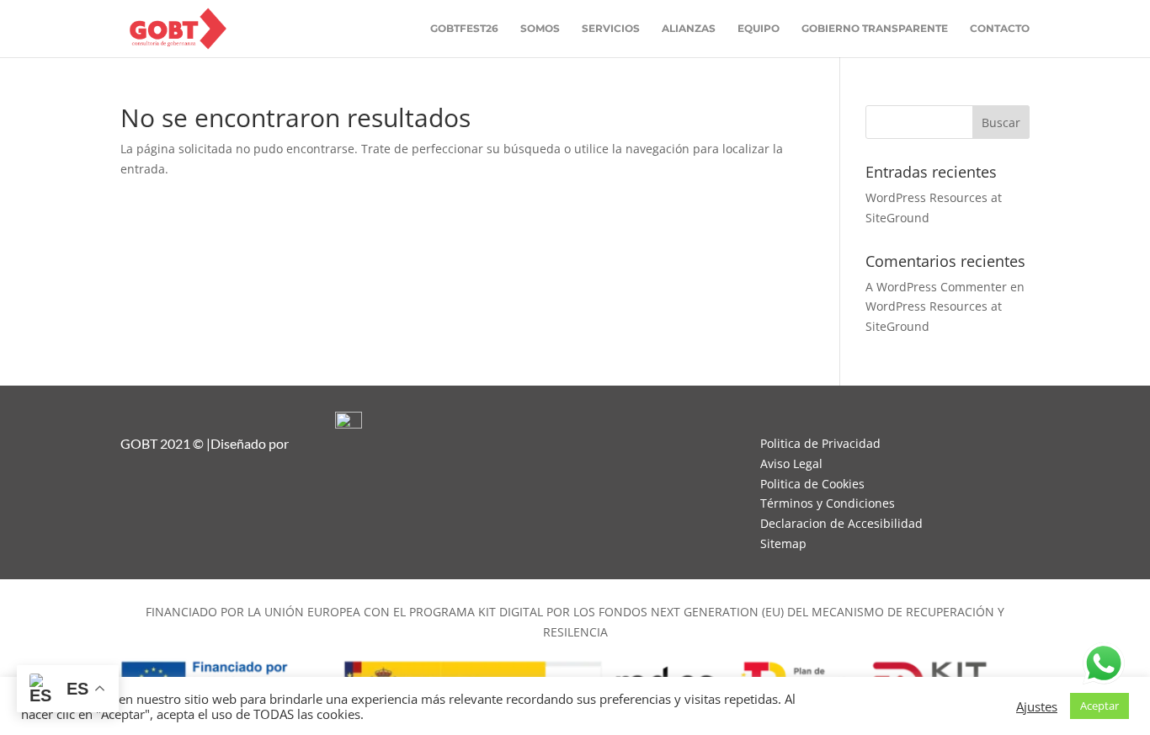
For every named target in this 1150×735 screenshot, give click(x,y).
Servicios (611, 29)
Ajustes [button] (1036, 706)
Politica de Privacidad (820, 443)
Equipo (758, 29)
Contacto (1000, 29)
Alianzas (689, 29)
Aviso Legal (791, 463)
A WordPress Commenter (936, 287)
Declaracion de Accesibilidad (841, 523)
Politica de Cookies (812, 484)
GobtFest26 (464, 29)
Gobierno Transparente (874, 29)
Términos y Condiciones (827, 503)
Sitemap (783, 543)
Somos (540, 29)
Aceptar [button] (1099, 705)
